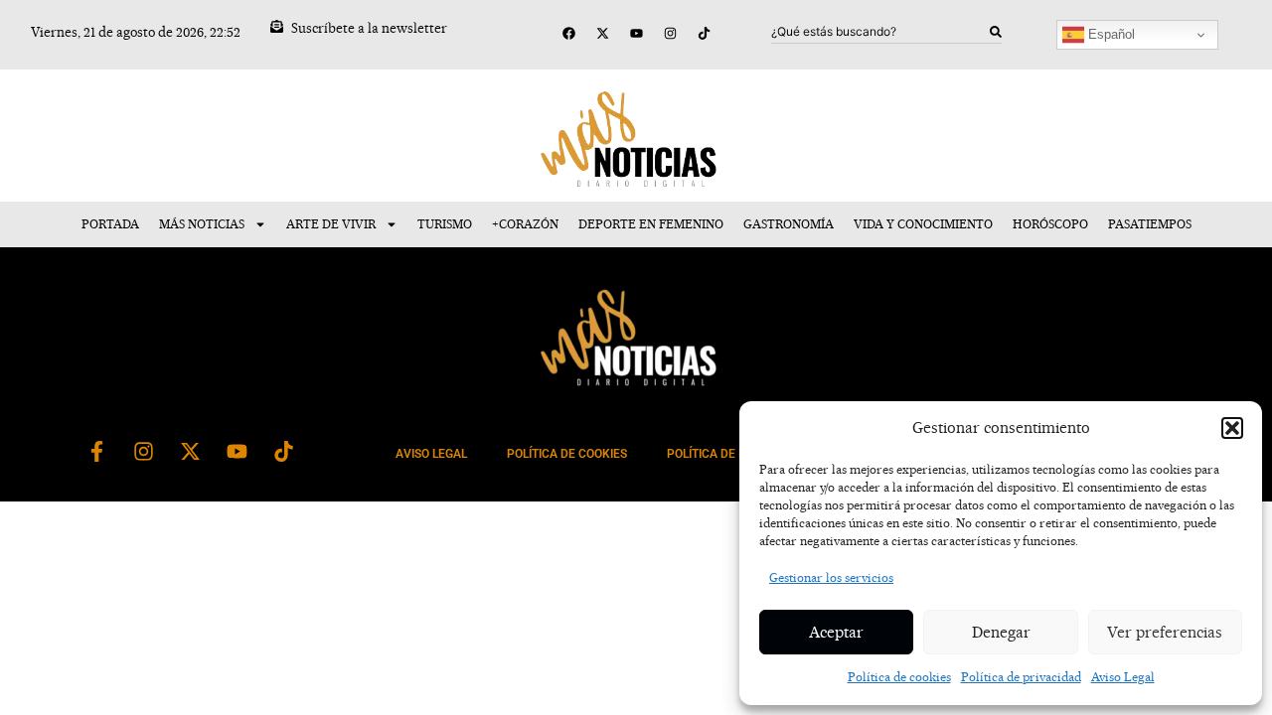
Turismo (444, 223)
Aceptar (836, 632)
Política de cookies (899, 676)
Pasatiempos (1150, 223)
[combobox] (880, 32)
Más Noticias (201, 223)
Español (1109, 34)
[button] (1232, 428)
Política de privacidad (1021, 676)
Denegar (1001, 632)
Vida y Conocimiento (923, 223)
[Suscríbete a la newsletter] (276, 26)
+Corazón (525, 223)
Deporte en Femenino (650, 223)
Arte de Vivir (331, 223)
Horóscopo (1050, 223)
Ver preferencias (1164, 632)
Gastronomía (788, 223)
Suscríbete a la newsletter (369, 28)
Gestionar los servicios (831, 577)
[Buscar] (996, 32)
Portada (110, 223)
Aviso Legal (1123, 676)
